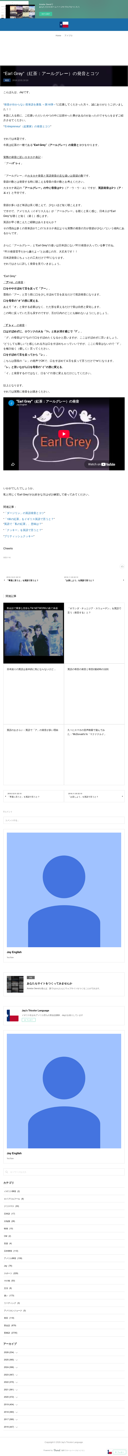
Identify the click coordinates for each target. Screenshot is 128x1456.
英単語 (10, 1332)
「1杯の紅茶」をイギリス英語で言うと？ (29, 519)
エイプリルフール (14, 1198)
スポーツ (11, 1273)
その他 (9, 1280)
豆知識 (9, 1221)
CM (7, 1235)
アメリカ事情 (13, 1258)
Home (58, 35)
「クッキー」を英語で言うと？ (23, 530)
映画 (8, 1228)
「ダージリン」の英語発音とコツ (24, 513)
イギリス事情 (12, 1191)
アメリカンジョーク (15, 1310)
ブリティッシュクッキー (19, 536)
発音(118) (7, 557)
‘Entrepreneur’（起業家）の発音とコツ (27, 126)
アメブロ (68, 35)
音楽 (8, 1243)
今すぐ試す (46, 14)
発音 (7, 80)
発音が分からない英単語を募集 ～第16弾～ (30, 104)
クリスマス (11, 1206)
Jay (8, 1265)
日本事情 (11, 1250)
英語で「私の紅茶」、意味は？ (23, 524)
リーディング (12, 1302)
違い (9, 1295)
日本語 (9, 1213)
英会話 (10, 1325)
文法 (8, 1288)
